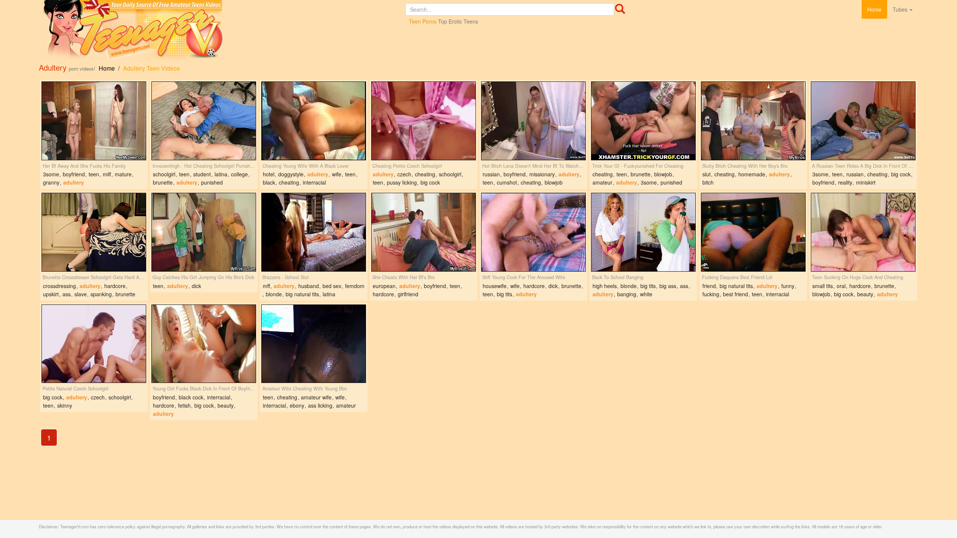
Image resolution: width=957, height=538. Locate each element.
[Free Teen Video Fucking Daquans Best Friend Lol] (753, 232)
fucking (710, 294)
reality (845, 182)
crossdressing (59, 286)
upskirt (51, 294)
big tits (504, 294)
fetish (184, 405)
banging (626, 294)
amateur (602, 182)
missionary (542, 174)
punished (212, 182)
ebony (297, 405)
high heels (605, 286)
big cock (430, 182)
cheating (289, 182)
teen (94, 174)
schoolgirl (164, 174)
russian (491, 174)
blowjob (554, 182)
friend (709, 286)
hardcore (115, 286)
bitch (708, 182)
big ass (667, 286)
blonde (274, 294)
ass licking (320, 405)
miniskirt (866, 182)
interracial (314, 182)
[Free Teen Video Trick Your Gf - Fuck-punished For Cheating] (643, 120)
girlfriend (408, 294)
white (646, 294)
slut (706, 174)
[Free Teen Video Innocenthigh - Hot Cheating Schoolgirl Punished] (203, 120)
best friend (735, 294)
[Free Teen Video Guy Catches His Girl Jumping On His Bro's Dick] (203, 232)
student (202, 174)
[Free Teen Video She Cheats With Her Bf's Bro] (423, 232)
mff (266, 286)
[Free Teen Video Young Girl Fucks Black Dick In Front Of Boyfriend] (203, 343)
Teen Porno (423, 21)
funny (787, 286)
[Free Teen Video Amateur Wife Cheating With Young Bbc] (313, 343)
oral (841, 286)
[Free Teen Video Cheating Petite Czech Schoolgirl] (423, 120)
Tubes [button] (901, 9)
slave (80, 294)
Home (874, 9)
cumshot (507, 182)
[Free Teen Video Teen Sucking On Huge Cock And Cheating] (863, 232)
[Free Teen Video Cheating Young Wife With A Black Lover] (313, 120)
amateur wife (316, 397)
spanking (101, 294)
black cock (191, 397)
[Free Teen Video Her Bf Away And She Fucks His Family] (93, 120)
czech (404, 174)
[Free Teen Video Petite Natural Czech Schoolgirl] (93, 343)
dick (196, 286)
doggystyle (291, 174)
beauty (865, 294)
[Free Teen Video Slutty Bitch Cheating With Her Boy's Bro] (753, 120)
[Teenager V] (222, 31)
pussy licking (402, 182)
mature (123, 174)
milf (107, 174)
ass (66, 294)
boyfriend (74, 174)
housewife (495, 286)
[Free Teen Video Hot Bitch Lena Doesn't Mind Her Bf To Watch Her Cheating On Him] (533, 120)
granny (51, 182)
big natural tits (302, 294)
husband (308, 286)
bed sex (332, 286)
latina (221, 174)
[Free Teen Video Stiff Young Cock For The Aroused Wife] (533, 232)
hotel (268, 174)
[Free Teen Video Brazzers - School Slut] (313, 232)
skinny (64, 405)
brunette (163, 182)
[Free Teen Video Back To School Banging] (643, 232)
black (269, 182)
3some (51, 174)
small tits (822, 286)
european (384, 286)
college (239, 174)
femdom (354, 286)
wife (336, 174)
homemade (751, 174)
